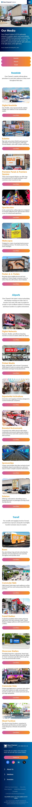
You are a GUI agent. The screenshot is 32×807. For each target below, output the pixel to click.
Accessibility (15, 791)
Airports (16, 61)
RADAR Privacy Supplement (20, 789)
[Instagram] (13, 762)
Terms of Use (22, 787)
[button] (16, 768)
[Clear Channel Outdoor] (9, 2)
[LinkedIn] (18, 762)
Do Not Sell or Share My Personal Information (15, 793)
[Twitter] (24, 762)
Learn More (16, 115)
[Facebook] (7, 762)
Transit (16, 65)
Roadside (16, 58)
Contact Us (16, 757)
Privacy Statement (8, 789)
